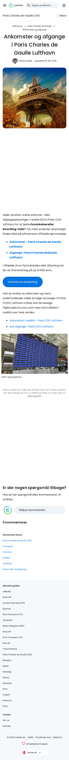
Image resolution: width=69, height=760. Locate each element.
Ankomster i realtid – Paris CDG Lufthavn (36, 320)
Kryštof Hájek (25, 60)
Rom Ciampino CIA (12, 637)
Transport (8, 546)
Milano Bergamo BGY (13, 625)
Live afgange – (18, 326)
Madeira (7, 660)
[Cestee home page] (16, 5)
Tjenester (7, 563)
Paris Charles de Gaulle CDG (21, 16)
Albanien (7, 683)
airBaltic (7, 591)
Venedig (7, 671)
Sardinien (8, 620)
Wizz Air (6, 643)
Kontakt (6, 726)
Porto (5, 706)
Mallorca (7, 700)
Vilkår (30, 737)
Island (6, 677)
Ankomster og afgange (35, 29)
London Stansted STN (14, 602)
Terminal (7, 552)
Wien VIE (7, 597)
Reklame (57, 737)
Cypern (6, 694)
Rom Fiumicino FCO (13, 614)
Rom (5, 688)
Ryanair (7, 608)
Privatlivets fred (43, 737)
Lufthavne (17, 26)
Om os (6, 720)
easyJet (7, 631)
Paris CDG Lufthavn (41, 326)
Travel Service (10, 648)
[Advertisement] (34, 172)
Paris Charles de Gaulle (39, 26)
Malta (6, 666)
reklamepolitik (34, 395)
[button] (4, 5)
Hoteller (6, 557)
